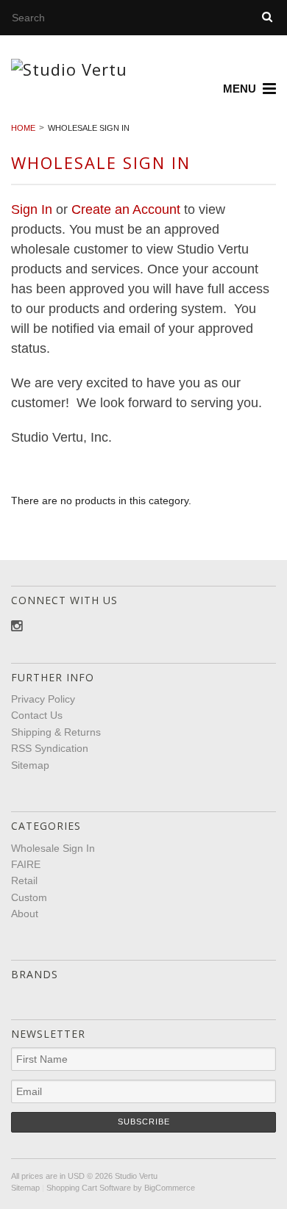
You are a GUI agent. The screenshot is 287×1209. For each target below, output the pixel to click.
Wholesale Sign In (53, 848)
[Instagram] (16, 626)
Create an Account (125, 209)
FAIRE (25, 864)
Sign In (31, 209)
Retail (24, 880)
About (24, 913)
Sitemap (30, 765)
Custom (29, 897)
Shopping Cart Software (88, 1187)
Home (23, 127)
